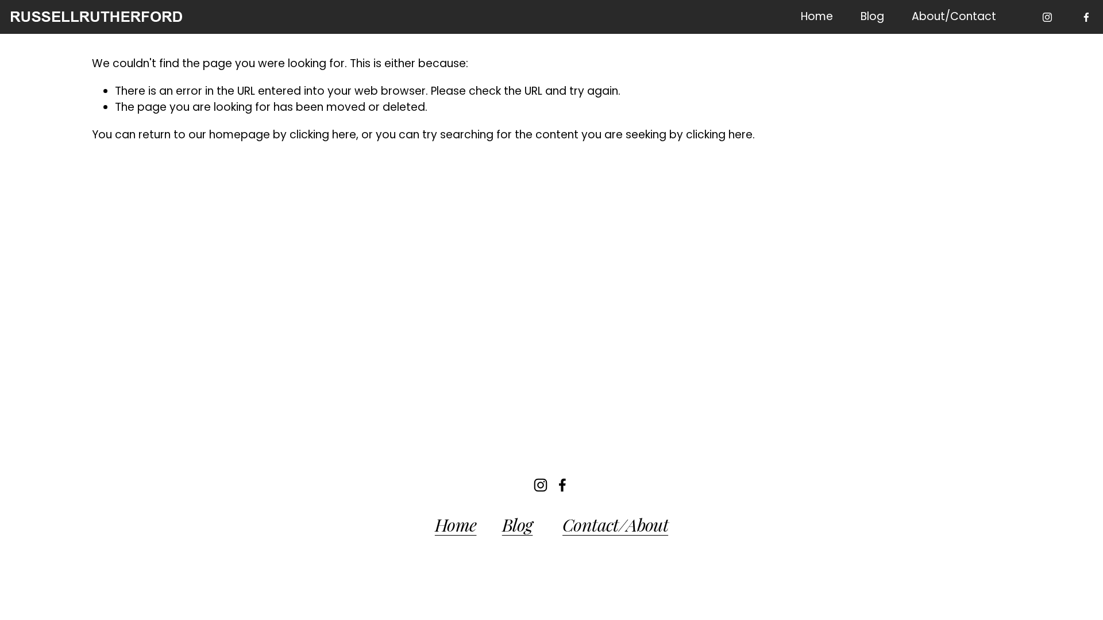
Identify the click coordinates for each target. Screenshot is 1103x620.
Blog (872, 16)
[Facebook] (1086, 17)
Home (817, 16)
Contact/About (615, 524)
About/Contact (954, 16)
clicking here (323, 134)
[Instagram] (1047, 17)
